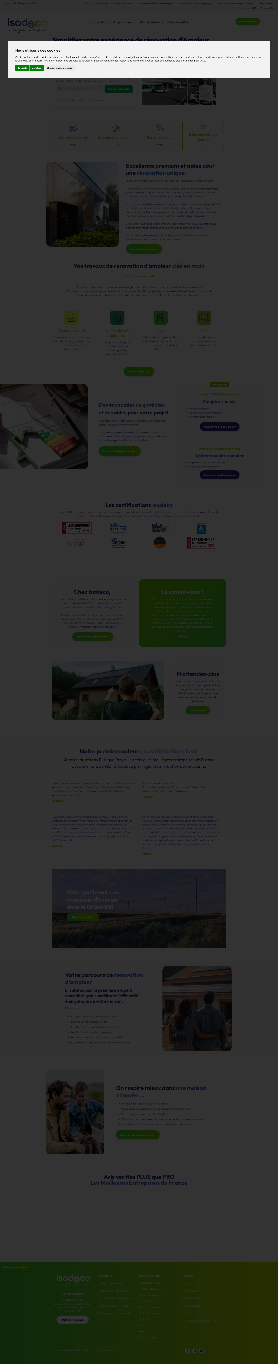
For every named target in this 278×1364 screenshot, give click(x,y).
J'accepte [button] (22, 68)
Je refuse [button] (36, 68)
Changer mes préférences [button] (59, 68)
